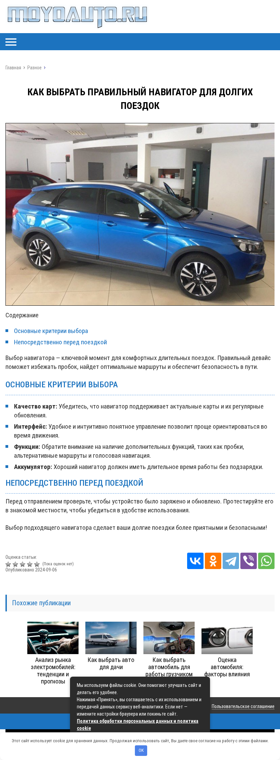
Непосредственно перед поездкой (60, 342)
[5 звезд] (37, 564)
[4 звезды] (30, 564)
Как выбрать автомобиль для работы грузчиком (169, 667)
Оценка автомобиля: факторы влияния (227, 667)
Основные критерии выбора (51, 331)
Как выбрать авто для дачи (111, 663)
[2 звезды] (16, 564)
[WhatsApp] (266, 561)
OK (141, 750)
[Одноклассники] (213, 561)
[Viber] (248, 561)
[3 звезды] (23, 564)
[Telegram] (231, 561)
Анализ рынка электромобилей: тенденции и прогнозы (53, 670)
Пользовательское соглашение (243, 706)
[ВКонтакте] (195, 561)
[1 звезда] (9, 564)
